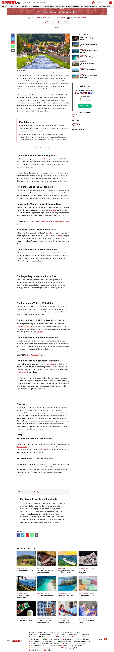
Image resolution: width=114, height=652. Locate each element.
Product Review (67, 632)
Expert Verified (51, 22)
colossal (53, 210)
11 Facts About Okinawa (88, 69)
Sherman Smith (82, 17)
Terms (63, 634)
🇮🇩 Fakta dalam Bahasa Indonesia (49, 643)
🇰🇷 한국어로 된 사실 (82, 643)
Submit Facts (85, 634)
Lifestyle (86, 6)
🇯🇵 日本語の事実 (68, 643)
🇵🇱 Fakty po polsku (76, 645)
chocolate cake (22, 447)
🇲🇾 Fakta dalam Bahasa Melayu (38, 645)
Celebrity (10, 6)
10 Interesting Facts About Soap (86, 596)
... (112, 6)
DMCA (56, 634)
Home (50, 8)
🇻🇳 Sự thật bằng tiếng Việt (69, 648)
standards (47, 511)
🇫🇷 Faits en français (62, 637)
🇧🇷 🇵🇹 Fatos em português (51, 639)
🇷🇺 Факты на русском (50, 648)
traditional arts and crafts (25, 326)
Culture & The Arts (26, 6)
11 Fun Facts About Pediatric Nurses (65, 621)
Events (47, 6)
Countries (62, 8)
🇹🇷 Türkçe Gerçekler (35, 650)
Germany (47, 159)
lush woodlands (37, 261)
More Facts (32, 637)
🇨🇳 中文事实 (48, 650)
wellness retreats (49, 364)
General (64, 6)
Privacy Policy (73, 634)
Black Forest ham (44, 449)
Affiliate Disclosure (44, 634)
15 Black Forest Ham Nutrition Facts (45, 572)
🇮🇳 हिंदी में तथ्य (32, 643)
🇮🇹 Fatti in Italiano (34, 639)
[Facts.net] (12, 2)
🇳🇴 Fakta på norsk (34, 641)
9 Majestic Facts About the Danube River (67, 572)
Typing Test (76, 125)
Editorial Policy (42, 632)
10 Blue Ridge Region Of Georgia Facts (26, 596)
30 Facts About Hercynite (84, 572)
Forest (54, 108)
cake (50, 233)
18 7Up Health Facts (24, 620)
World (55, 8)
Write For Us (32, 634)
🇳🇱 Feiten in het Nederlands (58, 645)
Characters (17, 6)
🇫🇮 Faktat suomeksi (48, 641)
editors (38, 514)
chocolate (59, 236)
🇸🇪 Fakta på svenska (83, 639)
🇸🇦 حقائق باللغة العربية (64, 641)
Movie (104, 6)
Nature (109, 6)
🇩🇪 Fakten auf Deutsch (46, 637)
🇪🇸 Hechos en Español (78, 637)
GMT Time (75, 120)
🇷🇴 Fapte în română (34, 648)
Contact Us (79, 632)
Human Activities (78, 6)
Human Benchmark (78, 129)
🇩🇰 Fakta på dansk (67, 639)
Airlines (4, 6)
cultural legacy (38, 332)
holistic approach (22, 372)
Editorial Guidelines (65, 22)
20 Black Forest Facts (25, 571)
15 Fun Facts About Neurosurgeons (44, 621)
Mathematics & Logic (96, 6)
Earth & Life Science (38, 6)
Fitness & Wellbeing (55, 6)
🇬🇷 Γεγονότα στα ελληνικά (82, 641)
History (70, 6)
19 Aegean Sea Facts (66, 595)
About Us (31, 632)
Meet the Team (54, 632)
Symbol (74, 116)
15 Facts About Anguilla (87, 57)
